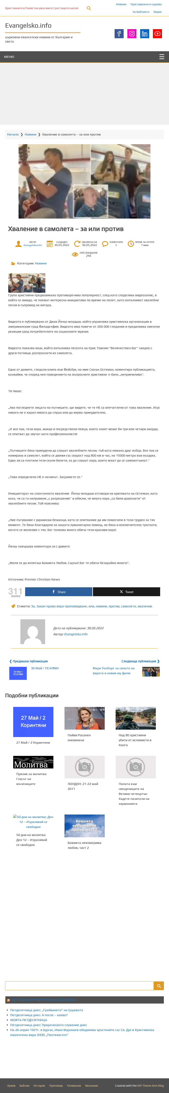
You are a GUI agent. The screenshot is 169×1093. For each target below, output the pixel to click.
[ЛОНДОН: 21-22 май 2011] (85, 767)
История (39, 1085)
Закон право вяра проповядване (61, 606)
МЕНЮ (9, 57)
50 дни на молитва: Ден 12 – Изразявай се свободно (31, 840)
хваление (145, 606)
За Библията (141, 11)
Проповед (56, 1085)
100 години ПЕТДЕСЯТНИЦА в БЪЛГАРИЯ (43, 1000)
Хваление (91, 1085)
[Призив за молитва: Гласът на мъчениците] (33, 762)
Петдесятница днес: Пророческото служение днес (48, 1025)
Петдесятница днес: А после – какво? (39, 1015)
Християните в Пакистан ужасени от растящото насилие (43, 8)
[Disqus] (84, 915)
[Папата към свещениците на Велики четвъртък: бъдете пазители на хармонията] (136, 767)
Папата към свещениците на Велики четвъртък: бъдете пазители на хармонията (134, 794)
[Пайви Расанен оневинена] (85, 718)
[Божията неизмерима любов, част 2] (85, 826)
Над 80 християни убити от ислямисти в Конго (135, 740)
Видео (158, 11)
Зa (33, 606)
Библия (24, 1085)
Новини (121, 4)
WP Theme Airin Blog (150, 1085)
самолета (128, 606)
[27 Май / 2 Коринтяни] (33, 722)
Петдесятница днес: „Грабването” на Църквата (46, 1010)
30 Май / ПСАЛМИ (45, 668)
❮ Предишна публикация (28, 661)
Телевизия (74, 1085)
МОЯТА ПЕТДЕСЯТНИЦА (28, 1020)
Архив (11, 1085)
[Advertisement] (84, 94)
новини (101, 606)
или (91, 606)
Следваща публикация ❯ (141, 661)
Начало (13, 134)
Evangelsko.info (28, 25)
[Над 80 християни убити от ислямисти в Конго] (136, 718)
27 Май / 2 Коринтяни (33, 743)
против (114, 606)
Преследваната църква (146, 4)
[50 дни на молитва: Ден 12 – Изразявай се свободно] (33, 822)
